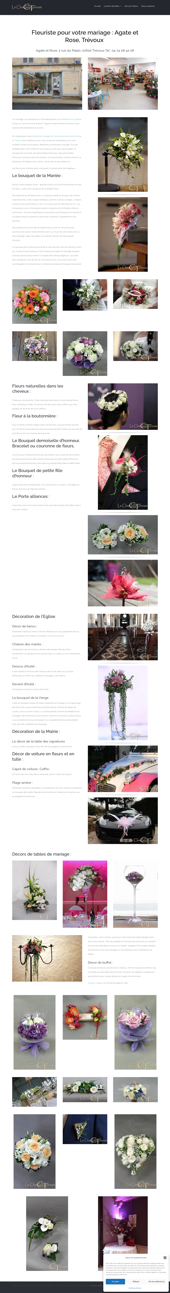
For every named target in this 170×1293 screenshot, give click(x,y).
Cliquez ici (93, 983)
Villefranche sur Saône (71, 119)
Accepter (115, 1281)
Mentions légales (135, 1288)
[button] (165, 1257)
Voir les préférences (156, 1281)
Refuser (136, 1281)
